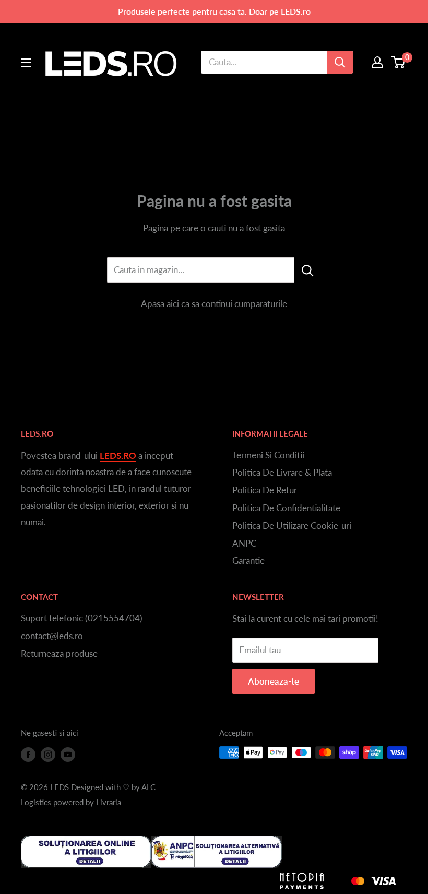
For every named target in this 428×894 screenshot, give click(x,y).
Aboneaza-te (273, 681)
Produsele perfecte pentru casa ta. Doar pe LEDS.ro (214, 11)
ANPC (244, 543)
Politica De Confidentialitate (286, 507)
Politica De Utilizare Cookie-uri (291, 525)
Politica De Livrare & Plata (282, 472)
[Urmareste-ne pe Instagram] (48, 754)
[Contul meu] (377, 62)
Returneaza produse (59, 653)
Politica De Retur (264, 490)
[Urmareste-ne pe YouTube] (68, 754)
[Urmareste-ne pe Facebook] (28, 754)
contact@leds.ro (52, 635)
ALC (148, 787)
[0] (398, 62)
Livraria (108, 802)
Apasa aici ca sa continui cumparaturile (214, 303)
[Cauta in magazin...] (307, 270)
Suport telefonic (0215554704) (81, 618)
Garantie (248, 560)
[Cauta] (340, 62)
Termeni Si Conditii (268, 455)
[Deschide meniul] (26, 62)
